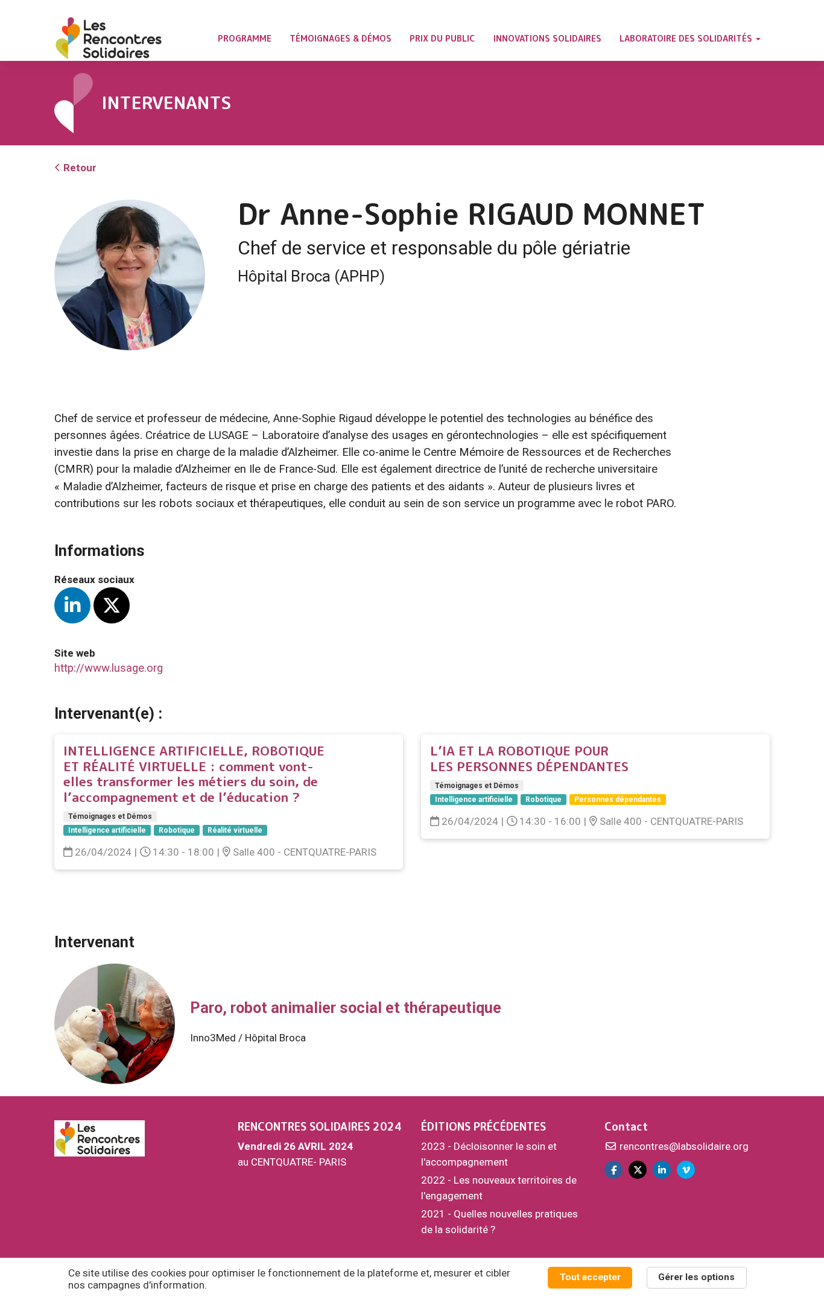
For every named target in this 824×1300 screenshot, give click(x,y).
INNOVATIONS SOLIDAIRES (547, 38)
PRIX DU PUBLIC (442, 38)
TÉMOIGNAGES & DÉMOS (340, 38)
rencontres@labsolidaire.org (683, 1146)
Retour (79, 168)
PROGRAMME (244, 38)
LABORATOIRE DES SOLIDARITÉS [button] (687, 38)
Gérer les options (696, 1277)
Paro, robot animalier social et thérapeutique (345, 1008)
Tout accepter (590, 1277)
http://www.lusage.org (108, 668)
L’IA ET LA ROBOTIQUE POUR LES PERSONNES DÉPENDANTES (529, 758)
